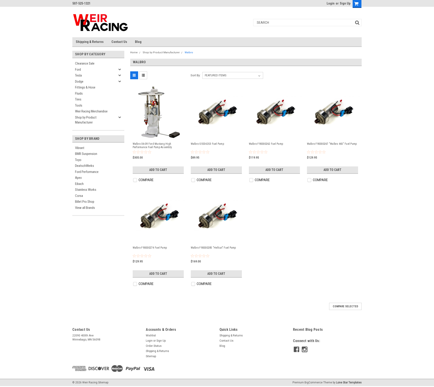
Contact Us (119, 42)
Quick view (158, 134)
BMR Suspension (86, 154)
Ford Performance (87, 172)
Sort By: (195, 75)
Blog (138, 42)
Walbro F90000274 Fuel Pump (150, 247)
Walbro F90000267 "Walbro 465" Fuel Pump (332, 143)
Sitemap (151, 356)
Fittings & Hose (85, 87)
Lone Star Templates (349, 382)
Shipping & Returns (90, 42)
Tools (78, 105)
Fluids (79, 93)
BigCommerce (313, 382)
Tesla (78, 75)
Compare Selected (345, 306)
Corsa (79, 196)
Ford (78, 70)
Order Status (154, 345)
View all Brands (85, 208)
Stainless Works (85, 190)
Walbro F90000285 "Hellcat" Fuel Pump (213, 247)
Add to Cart (158, 170)
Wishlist (151, 335)
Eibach (79, 184)
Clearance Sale (84, 63)
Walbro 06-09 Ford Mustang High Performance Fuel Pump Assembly (152, 145)
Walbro (189, 52)
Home (134, 52)
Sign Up (345, 3)
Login (331, 3)
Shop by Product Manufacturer (86, 120)
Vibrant (79, 148)
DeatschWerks (84, 166)
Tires (78, 99)
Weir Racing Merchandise (91, 111)
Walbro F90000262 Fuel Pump (266, 143)
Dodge (79, 81)
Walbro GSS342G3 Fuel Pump (207, 143)
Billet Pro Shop (84, 202)
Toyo (78, 160)
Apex (78, 178)
